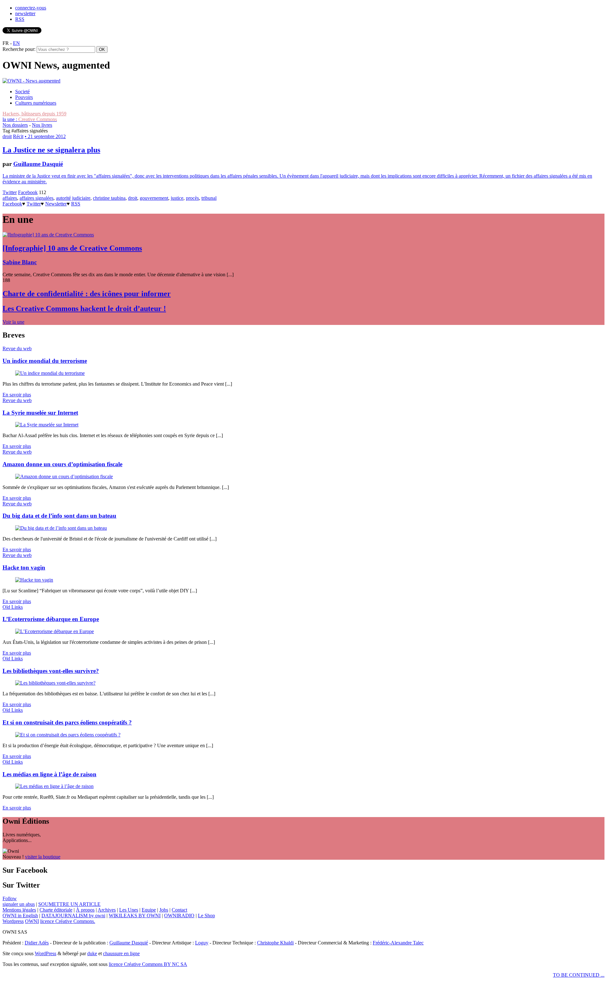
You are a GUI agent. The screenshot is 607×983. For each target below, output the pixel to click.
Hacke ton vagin (24, 567)
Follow (10, 898)
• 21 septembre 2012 (45, 136)
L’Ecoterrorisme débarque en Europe (51, 619)
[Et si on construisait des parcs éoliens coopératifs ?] (67, 734)
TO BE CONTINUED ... (578, 975)
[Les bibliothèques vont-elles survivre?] (55, 683)
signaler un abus (19, 904)
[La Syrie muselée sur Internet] (46, 424)
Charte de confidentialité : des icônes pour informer (87, 294)
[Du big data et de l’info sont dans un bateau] (61, 528)
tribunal (209, 198)
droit (7, 136)
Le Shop (206, 915)
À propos (85, 910)
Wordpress (13, 921)
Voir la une (13, 322)
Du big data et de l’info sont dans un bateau (59, 515)
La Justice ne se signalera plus (51, 150)
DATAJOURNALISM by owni (73, 915)
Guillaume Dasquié (38, 164)
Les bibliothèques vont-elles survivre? (51, 671)
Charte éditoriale (56, 910)
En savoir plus (17, 394)
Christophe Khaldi (275, 942)
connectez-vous (30, 7)
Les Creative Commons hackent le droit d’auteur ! (84, 308)
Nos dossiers (15, 125)
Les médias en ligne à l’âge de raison (49, 774)
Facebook (28, 192)
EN (16, 43)
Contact (179, 910)
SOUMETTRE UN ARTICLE (69, 904)
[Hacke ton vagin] (34, 580)
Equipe (149, 910)
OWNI (32, 921)
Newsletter (56, 203)
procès (192, 198)
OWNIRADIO (179, 915)
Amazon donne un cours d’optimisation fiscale (62, 464)
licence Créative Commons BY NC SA (148, 964)
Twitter (10, 192)
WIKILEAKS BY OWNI (135, 915)
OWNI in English (20, 915)
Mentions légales (19, 910)
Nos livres (42, 125)
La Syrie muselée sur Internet (40, 412)
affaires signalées (36, 198)
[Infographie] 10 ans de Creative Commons (72, 248)
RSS (19, 19)
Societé (22, 91)
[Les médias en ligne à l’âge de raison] (54, 786)
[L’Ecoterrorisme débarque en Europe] (54, 631)
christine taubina (109, 198)
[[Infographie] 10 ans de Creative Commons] (48, 234)
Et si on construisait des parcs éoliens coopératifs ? (67, 722)
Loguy (201, 942)
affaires (10, 198)
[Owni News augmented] (31, 80)
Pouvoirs (24, 97)
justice (177, 198)
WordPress (45, 953)
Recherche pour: (19, 49)
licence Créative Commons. (67, 921)
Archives (107, 910)
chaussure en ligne (121, 953)
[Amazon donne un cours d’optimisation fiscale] (64, 476)
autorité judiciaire (73, 198)
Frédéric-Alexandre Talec (398, 942)
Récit (18, 136)
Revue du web (17, 348)
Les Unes (128, 910)
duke (92, 953)
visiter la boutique (42, 856)
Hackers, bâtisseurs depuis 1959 (34, 113)
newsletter (25, 13)
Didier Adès (37, 942)
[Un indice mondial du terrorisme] (50, 373)
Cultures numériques (35, 103)
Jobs (163, 910)
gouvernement (154, 198)
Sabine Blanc (20, 262)
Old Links (13, 607)
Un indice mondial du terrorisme (45, 360)
